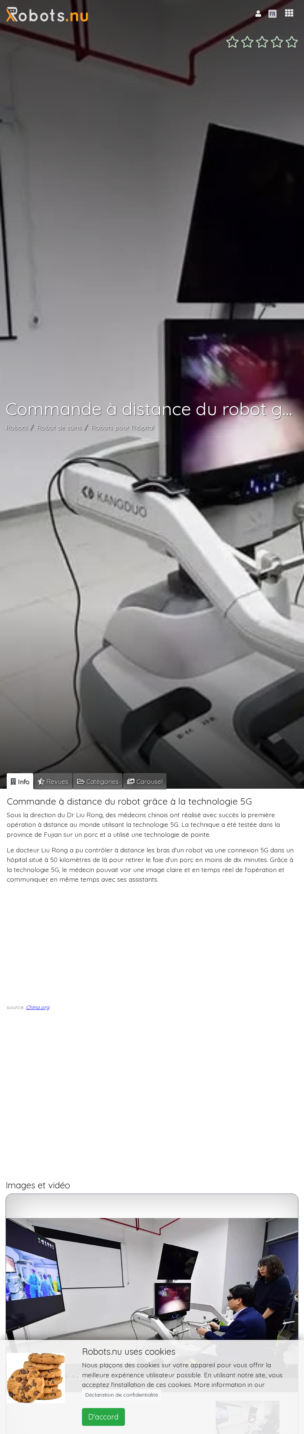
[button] (289, 13)
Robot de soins (59, 427)
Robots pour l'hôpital (122, 427)
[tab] (20, 781)
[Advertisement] (151, 942)
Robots (16, 427)
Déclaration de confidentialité (121, 1394)
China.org (37, 1007)
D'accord (103, 1416)
